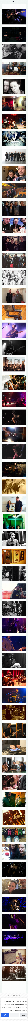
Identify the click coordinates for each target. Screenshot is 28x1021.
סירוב (23, 1015)
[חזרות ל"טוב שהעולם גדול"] (14, 824)
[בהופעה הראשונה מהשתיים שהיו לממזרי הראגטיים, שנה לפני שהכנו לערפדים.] (14, 754)
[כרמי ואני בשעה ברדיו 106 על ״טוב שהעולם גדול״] (14, 859)
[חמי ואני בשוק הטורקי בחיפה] (14, 389)
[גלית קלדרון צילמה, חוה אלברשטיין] (14, 720)
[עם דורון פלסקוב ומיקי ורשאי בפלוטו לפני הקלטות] (14, 772)
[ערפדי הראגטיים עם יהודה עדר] (14, 215)
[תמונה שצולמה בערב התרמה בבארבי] (14, 337)
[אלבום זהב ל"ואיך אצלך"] (14, 511)
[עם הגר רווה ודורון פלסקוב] (14, 180)
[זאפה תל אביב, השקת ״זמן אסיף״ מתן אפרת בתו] (14, 633)
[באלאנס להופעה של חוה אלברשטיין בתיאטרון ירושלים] (14, 128)
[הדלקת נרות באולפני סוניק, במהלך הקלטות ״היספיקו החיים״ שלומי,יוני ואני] (14, 111)
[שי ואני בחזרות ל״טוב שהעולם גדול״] (14, 807)
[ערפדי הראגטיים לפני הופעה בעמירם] (14, 59)
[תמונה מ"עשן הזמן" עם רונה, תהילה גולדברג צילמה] (14, 424)
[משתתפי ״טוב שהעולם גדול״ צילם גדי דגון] (14, 163)
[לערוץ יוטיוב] (17, 996)
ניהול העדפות (15, 1015)
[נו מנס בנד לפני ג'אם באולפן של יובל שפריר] (14, 615)
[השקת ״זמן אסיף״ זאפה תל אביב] (14, 667)
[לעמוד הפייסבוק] (8, 996)
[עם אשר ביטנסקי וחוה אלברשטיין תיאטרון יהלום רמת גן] (14, 302)
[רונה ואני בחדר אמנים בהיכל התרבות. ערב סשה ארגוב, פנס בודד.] (14, 493)
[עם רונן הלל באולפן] (14, 146)
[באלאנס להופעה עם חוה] (14, 981)
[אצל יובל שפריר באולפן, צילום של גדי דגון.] (14, 737)
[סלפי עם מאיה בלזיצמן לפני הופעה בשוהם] (14, 894)
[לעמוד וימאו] (19, 996)
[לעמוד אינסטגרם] (14, 996)
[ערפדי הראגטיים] (14, 233)
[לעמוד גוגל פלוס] (11, 996)
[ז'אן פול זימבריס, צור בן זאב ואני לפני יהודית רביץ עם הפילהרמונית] (14, 198)
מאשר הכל (5, 1015)
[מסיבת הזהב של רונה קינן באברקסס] (14, 476)
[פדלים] (14, 841)
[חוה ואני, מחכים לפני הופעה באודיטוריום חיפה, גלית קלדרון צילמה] (14, 41)
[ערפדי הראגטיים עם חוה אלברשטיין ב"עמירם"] (14, 250)
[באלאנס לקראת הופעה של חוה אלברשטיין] (14, 685)
